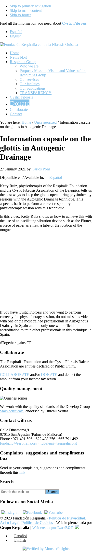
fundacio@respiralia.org (18, 443)
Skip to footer (20, 15)
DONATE (49, 374)
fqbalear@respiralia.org (58, 443)
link (22, 472)
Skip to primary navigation (30, 6)
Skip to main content (26, 10)
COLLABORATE (14, 374)
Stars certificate (12, 411)
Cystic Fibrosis (74, 23)
